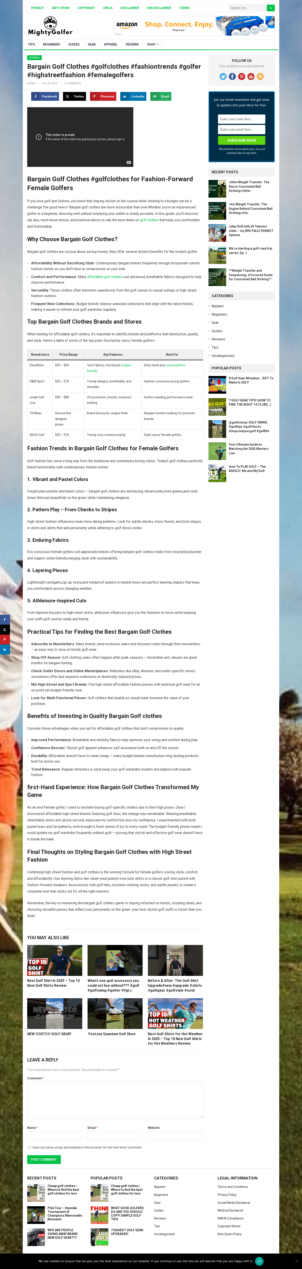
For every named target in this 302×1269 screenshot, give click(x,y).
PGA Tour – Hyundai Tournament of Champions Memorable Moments (65, 1213)
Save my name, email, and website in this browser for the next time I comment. (87, 1147)
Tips (31, 44)
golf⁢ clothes (149, 220)
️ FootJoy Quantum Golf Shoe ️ (112, 1034)
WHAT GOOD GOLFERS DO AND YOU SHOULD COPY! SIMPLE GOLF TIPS (127, 1213)
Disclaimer (129, 8)
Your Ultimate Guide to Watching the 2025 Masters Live (249, 449)
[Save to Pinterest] (5, 640)
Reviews (132, 44)
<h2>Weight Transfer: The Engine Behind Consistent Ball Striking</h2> (251, 208)
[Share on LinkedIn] (5, 650)
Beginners (51, 44)
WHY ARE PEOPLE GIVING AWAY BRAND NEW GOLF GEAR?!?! (63, 1233)
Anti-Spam (60, 8)
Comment (35, 1078)
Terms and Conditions (233, 1187)
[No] (296, 1261)
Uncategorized (223, 356)
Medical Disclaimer (231, 1210)
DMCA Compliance (231, 1218)
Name (32, 1128)
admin (31, 83)
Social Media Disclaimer (234, 1202)
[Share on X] (5, 630)
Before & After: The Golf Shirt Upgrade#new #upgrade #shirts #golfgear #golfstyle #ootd (175, 985)
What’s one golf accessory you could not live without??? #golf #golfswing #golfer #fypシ (113, 985)
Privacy (37, 8)
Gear (92, 44)
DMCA (108, 8)
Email (93, 1128)
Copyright (86, 8)
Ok (259, 1261)
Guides (74, 44)
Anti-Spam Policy (230, 1234)
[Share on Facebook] (5, 620)
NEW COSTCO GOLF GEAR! (49, 1034)
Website (154, 1128)
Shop (151, 44)
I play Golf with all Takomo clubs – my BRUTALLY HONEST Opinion (251, 231)
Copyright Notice (229, 1226)
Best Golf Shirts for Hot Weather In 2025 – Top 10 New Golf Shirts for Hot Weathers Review (175, 1039)
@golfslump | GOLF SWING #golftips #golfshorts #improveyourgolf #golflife (249, 427)
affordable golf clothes (105, 277)
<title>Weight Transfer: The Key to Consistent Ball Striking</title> (249, 186)
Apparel (111, 44)
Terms (184, 8)
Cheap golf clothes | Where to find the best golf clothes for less (63, 1189)
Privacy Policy (227, 1194)
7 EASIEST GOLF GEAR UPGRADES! (127, 1232)
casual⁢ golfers (175, 365)
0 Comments (72, 83)
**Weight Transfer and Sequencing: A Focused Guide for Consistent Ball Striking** (251, 275)
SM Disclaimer (159, 8)
